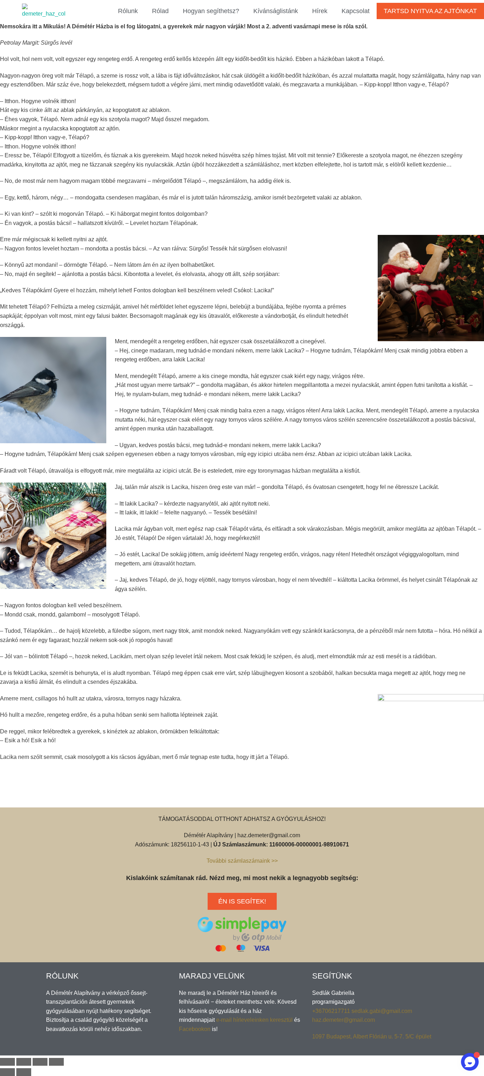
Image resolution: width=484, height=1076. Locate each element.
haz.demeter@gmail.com (343, 1020)
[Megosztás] (23, 1062)
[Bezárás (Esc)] (7, 1062)
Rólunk (128, 11)
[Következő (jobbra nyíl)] (23, 1072)
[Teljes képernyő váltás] (40, 1062)
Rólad (160, 11)
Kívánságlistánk (275, 11)
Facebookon (194, 1029)
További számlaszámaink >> (242, 861)
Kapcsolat (356, 11)
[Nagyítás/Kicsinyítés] (56, 1062)
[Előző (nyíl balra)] (7, 1072)
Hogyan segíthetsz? (211, 11)
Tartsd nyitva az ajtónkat (430, 11)
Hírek (319, 11)
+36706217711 (331, 1011)
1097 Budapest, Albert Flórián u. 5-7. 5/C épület (371, 1036)
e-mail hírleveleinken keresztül (254, 1020)
